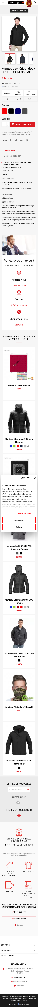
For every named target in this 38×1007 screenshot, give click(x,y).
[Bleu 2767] (21, 446)
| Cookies (24, 1000)
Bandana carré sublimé (19, 385)
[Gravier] (25, 446)
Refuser (19, 527)
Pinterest (27, 140)
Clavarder (20, 925)
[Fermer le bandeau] (35, 478)
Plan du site (26, 998)
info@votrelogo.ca (20, 982)
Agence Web (12, 1004)
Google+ (21, 140)
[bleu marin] (18, 111)
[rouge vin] (18, 607)
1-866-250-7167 (20, 912)
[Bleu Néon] (11, 446)
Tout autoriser (19, 520)
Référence (6, 84)
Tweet (16, 140)
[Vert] (14, 446)
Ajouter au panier (22, 124)
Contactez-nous (20, 919)
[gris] (25, 111)
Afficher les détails (25, 513)
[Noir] (11, 111)
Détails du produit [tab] (12, 156)
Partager (10, 140)
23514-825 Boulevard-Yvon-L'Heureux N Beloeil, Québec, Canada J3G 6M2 (20, 971)
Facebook (18, 802)
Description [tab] (9, 150)
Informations (19, 964)
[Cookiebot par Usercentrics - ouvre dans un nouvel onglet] (22, 478)
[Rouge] (4, 111)
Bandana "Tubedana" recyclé (19, 707)
